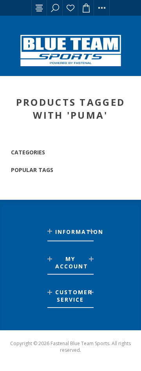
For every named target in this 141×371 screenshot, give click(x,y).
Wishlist (70, 8)
